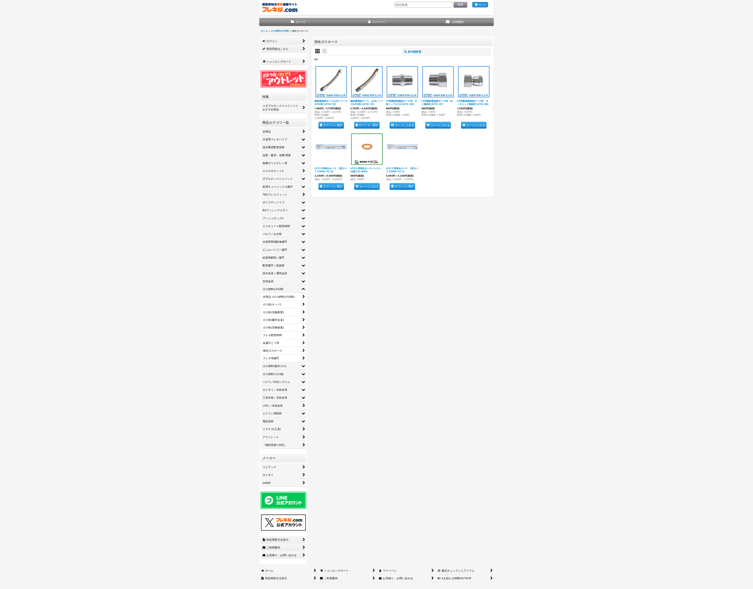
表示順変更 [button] (414, 51)
